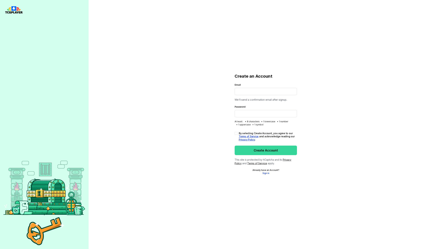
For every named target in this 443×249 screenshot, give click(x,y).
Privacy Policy (247, 139)
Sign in (266, 173)
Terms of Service (249, 136)
